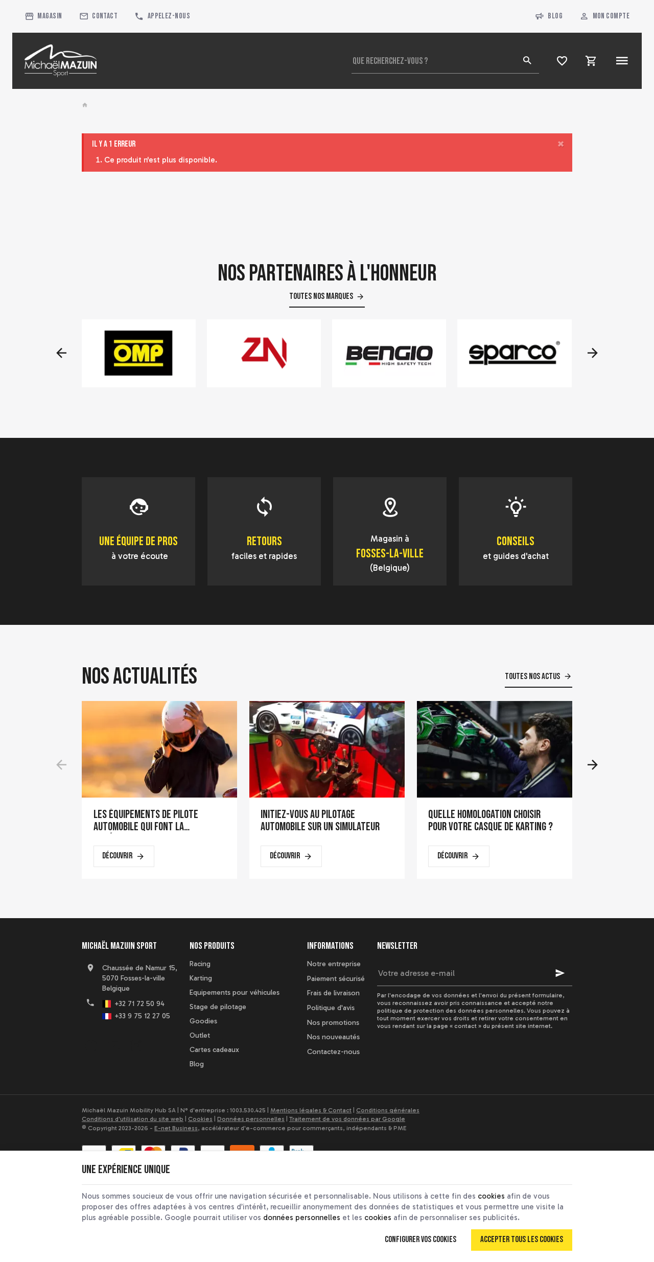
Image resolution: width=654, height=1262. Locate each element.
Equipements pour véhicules (234, 992)
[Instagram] (136, 1046)
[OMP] (138, 353)
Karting (201, 978)
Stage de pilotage (218, 1006)
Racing (200, 964)
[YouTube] (113, 1046)
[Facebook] (91, 1046)
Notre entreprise (334, 964)
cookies (491, 1196)
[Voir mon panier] (591, 61)
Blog (555, 16)
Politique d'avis (331, 1007)
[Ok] (560, 973)
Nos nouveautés (333, 1037)
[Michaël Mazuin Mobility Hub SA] (60, 60)
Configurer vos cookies (420, 1239)
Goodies (203, 1021)
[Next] (592, 353)
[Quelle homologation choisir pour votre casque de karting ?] (494, 749)
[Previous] (61, 353)
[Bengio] (389, 353)
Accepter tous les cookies (521, 1239)
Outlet (200, 1035)
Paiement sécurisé (336, 978)
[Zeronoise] (264, 353)
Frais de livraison (333, 993)
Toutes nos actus (532, 676)
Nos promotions (333, 1022)
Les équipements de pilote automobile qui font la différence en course (146, 821)
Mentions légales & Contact (311, 1110)
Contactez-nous (333, 1051)
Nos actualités (139, 677)
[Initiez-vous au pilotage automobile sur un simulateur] (327, 749)
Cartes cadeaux (214, 1049)
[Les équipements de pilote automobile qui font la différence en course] (159, 749)
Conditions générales (387, 1110)
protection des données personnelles (468, 1010)
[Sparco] (514, 353)
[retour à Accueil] (86, 105)
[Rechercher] (527, 61)
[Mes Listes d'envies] (562, 61)
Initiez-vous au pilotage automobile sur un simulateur (320, 821)
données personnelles (301, 1217)
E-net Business (176, 1128)
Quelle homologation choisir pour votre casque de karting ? (490, 821)
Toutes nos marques (321, 296)
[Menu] (622, 61)
